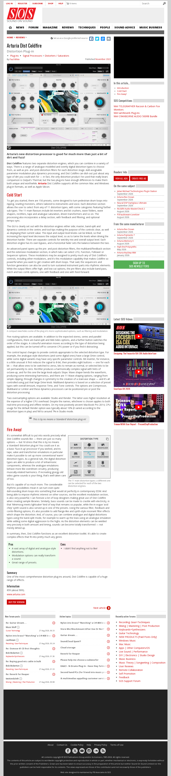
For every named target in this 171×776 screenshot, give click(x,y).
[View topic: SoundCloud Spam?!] (108, 641)
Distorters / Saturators (57, 55)
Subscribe (37, 3)
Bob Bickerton (12, 652)
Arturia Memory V (125, 241)
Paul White (15, 59)
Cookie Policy (77, 744)
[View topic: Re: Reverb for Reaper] (53, 674)
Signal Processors (32, 55)
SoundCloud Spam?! (70, 641)
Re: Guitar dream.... (16, 622)
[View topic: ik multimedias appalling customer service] (108, 678)
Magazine (50, 27)
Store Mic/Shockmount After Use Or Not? (82, 629)
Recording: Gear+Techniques (17, 643)
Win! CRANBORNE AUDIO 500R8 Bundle (135, 116)
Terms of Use (116, 744)
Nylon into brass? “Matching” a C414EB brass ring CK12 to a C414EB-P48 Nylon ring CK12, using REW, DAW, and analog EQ (29, 635)
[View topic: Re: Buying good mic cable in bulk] (53, 661)
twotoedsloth (12, 678)
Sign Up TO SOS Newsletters (139, 264)
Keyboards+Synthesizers (15, 656)
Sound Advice (124, 27)
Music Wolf (11, 627)
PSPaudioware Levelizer (128, 214)
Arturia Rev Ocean (125, 197)
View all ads (121, 178)
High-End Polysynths (126, 246)
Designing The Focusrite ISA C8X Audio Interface (135, 353)
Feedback (124, 677)
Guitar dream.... (68, 635)
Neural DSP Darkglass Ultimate (132, 202)
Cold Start (14, 195)
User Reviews (126, 666)
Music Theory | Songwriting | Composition (142, 662)
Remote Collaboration (131, 670)
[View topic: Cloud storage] (108, 647)
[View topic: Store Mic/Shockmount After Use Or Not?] (108, 629)
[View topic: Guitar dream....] (108, 635)
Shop (50, 3)
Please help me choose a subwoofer (79, 659)
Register (22, 3)
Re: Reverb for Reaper (17, 674)
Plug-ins (14, 55)
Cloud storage (67, 647)
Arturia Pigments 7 (126, 235)
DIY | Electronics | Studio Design (137, 655)
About (50, 744)
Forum (33, 27)
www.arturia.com (16, 594)
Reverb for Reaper (70, 653)
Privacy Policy (100, 744)
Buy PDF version (16, 602)
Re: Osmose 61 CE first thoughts (23, 648)
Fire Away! (14, 429)
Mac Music (125, 644)
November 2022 (103, 59)
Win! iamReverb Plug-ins (127, 113)
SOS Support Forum (129, 681)
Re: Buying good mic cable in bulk (23, 661)
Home (10, 27)
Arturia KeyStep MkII (126, 252)
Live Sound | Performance (133, 651)
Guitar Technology (13, 630)
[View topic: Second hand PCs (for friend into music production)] (108, 672)
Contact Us (62, 744)
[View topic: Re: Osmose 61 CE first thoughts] (53, 648)
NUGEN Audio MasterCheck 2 (131, 208)
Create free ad (139, 178)
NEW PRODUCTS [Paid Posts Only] (138, 636)
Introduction (123, 88)
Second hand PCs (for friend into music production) (84, 672)
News (20, 27)
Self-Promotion (127, 673)
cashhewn (10, 640)
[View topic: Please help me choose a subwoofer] (108, 659)
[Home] (21, 13)
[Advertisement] (139, 293)
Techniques (87, 27)
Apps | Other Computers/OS (134, 647)
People (105, 27)
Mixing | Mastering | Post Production (20, 682)
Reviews (68, 27)
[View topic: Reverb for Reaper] (108, 653)
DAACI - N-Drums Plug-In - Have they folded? (83, 666)
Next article (99, 607)
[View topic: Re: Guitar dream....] (53, 622)
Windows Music (127, 640)
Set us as (70, 38)
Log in (9, 3)
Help (60, 3)
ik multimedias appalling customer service (83, 678)
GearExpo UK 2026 (122, 388)
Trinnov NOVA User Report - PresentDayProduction (136, 424)
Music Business (150, 27)
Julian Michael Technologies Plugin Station (137, 191)
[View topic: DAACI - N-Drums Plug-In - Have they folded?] (108, 666)
